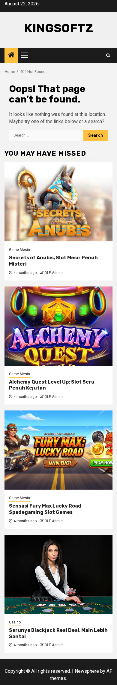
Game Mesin (19, 250)
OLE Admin (53, 273)
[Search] (108, 55)
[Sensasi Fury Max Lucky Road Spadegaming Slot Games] (58, 450)
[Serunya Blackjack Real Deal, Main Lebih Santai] (58, 574)
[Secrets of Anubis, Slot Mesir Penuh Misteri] (58, 201)
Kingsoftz (58, 28)
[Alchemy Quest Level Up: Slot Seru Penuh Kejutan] (58, 326)
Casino (15, 622)
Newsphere (87, 671)
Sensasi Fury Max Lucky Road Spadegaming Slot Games (45, 509)
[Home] (11, 55)
